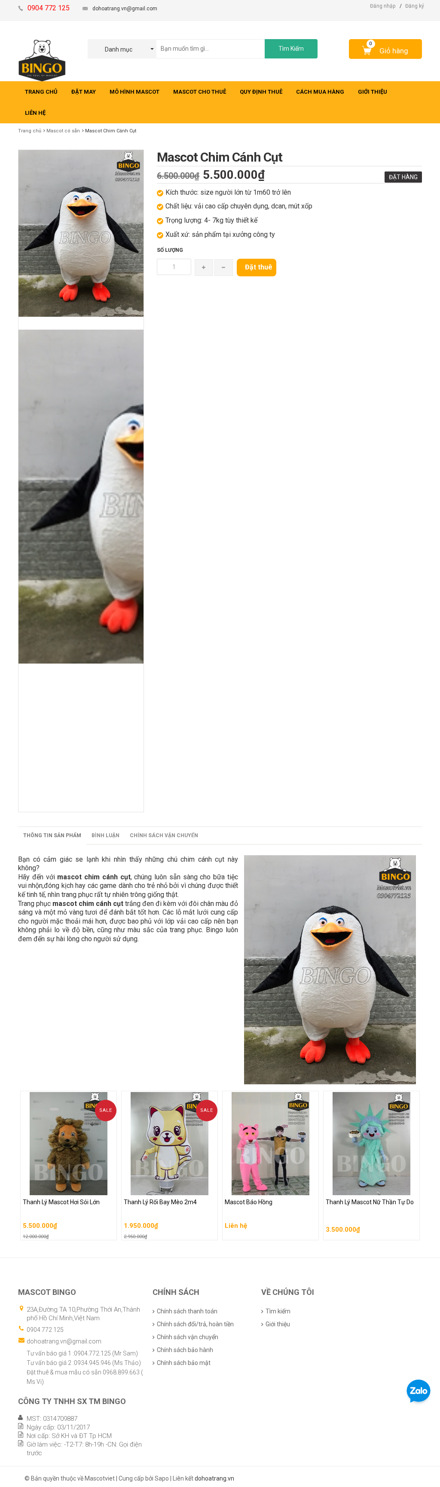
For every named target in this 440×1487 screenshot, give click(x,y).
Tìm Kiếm (291, 48)
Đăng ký (414, 6)
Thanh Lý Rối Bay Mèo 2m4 (160, 1187)
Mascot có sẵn (63, 131)
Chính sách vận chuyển (164, 835)
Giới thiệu (278, 1324)
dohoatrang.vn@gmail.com (124, 9)
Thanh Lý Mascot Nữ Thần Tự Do (370, 1187)
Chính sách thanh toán (187, 1311)
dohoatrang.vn (214, 1478)
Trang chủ (29, 131)
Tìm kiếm (278, 1311)
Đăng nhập (382, 6)
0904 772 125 (45, 1329)
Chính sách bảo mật (184, 1362)
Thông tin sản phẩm (52, 835)
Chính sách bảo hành (185, 1349)
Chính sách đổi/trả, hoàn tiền (195, 1324)
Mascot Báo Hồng (250, 1187)
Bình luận (105, 835)
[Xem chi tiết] (107, 1231)
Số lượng (170, 250)
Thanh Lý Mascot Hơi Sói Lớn (62, 1187)
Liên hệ (236, 1205)
